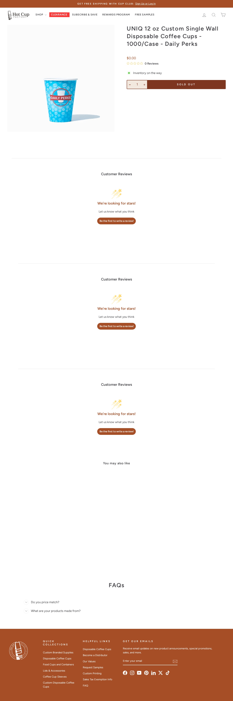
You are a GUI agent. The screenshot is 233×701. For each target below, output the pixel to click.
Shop (39, 14)
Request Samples (93, 667)
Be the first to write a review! (117, 221)
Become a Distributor (95, 655)
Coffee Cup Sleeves (55, 676)
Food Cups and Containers (58, 664)
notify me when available (33, 557)
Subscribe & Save (84, 14)
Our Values (89, 661)
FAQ (85, 685)
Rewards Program (116, 14)
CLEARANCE (59, 15)
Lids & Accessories (54, 670)
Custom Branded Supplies (58, 652)
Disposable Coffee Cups (57, 658)
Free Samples (144, 14)
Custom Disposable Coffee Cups (58, 684)
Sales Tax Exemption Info (97, 679)
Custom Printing (92, 673)
